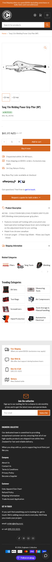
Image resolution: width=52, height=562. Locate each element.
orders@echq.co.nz (15, 523)
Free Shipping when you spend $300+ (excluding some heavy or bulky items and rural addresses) (26, 4)
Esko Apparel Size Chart (12, 489)
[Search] (47, 25)
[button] (41, 271)
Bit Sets (14, 289)
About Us (6, 462)
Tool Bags (15, 299)
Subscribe (44, 413)
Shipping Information (11, 495)
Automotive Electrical (41, 318)
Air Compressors (43, 299)
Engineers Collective (29, 547)
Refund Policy (8, 492)
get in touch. (30, 189)
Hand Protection (18, 319)
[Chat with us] (45, 555)
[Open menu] (47, 15)
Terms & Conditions (10, 469)
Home (4, 33)
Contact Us (6, 466)
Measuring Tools (40, 289)
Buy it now (26, 148)
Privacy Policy (8, 473)
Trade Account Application (13, 499)
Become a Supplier (9, 476)
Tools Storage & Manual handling (43, 309)
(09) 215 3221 (14, 529)
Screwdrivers (16, 309)
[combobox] (26, 25)
